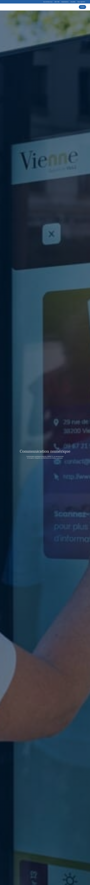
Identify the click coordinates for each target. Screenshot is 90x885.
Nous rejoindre (81, 2)
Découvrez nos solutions (17, 21)
